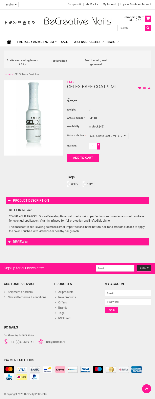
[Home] (9, 41)
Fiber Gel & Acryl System (35, 41)
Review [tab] (20, 242)
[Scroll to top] (146, 388)
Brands (62, 307)
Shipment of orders (20, 292)
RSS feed (64, 318)
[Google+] (15, 23)
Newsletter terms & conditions (27, 297)
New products (67, 297)
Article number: (76, 118)
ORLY (70, 82)
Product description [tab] (31, 200)
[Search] (148, 28)
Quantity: (72, 145)
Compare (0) (75, 4)
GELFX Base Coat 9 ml (27, 74)
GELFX (74, 184)
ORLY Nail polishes (87, 41)
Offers (62, 302)
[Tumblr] (29, 23)
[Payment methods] (9, 369)
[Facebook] (5, 23)
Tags (61, 313)
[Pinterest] (19, 23)
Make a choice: (76, 135)
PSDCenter (41, 394)
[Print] (149, 88)
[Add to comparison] (144, 88)
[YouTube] (24, 23)
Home (7, 74)
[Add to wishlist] (139, 88)
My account (109, 4)
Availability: (73, 126)
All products (65, 292)
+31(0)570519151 (22, 341)
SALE (64, 41)
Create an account (140, 4)
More (111, 41)
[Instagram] (33, 23)
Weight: (71, 109)
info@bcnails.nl (55, 341)
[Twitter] (10, 23)
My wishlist (92, 4)
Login (123, 4)
